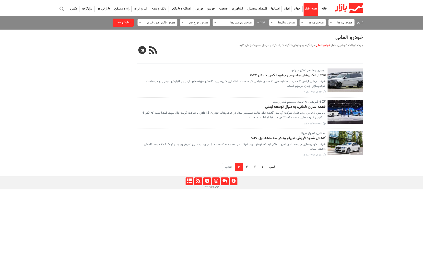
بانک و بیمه (159, 8)
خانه (324, 8)
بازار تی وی (103, 8)
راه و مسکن (121, 8)
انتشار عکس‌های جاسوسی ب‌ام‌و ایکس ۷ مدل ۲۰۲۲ (288, 75)
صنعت (223, 8)
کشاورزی (237, 8)
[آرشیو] (189, 181)
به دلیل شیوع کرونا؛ (313, 133)
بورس (199, 8)
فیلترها (261, 22)
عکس (74, 8)
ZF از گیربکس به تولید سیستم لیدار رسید (299, 101)
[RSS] (153, 51)
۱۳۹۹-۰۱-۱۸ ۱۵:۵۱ (312, 155)
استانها (275, 8)
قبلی (272, 166)
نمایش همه (123, 22)
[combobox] (341, 22)
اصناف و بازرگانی (181, 8)
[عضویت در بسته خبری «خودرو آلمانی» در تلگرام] (142, 51)
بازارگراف (87, 8)
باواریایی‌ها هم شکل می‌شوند (307, 70)
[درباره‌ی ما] (233, 181)
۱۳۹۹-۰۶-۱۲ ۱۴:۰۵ (312, 92)
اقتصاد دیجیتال (257, 8)
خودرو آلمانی (349, 37)
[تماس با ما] (225, 181)
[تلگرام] (207, 181)
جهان (297, 8)
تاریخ (360, 22)
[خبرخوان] (198, 181)
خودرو (211, 8)
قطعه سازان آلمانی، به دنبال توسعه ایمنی (295, 107)
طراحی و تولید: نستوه (211, 186)
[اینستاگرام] (216, 181)
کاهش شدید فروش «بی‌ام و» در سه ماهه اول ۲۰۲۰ (288, 138)
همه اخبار (311, 8)
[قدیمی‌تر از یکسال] (346, 80)
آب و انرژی (140, 8)
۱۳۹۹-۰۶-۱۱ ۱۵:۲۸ (312, 124)
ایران (287, 8)
